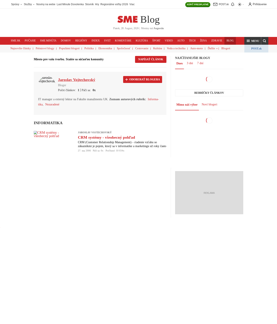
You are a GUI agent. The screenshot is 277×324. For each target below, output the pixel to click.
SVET (107, 40)
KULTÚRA (142, 40)
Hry (97, 4)
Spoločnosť (123, 48)
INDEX (96, 40)
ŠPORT (156, 40)
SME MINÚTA (48, 40)
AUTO (181, 40)
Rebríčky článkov (209, 92)
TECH (192, 40)
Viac (132, 4)
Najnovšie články (20, 48)
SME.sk (15, 40)
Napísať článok (150, 59)
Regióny (81, 40)
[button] (252, 41)
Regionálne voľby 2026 (114, 4)
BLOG (230, 40)
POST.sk (256, 48)
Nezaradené (52, 104)
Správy (15, 4)
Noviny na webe (45, 4)
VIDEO (169, 40)
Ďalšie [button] (211, 48)
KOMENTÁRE (123, 40)
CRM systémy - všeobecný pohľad (106, 137)
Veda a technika (176, 48)
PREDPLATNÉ (198, 4)
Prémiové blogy (45, 48)
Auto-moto (196, 48)
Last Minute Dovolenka (70, 4)
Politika (89, 48)
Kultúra (157, 48)
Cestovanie (141, 48)
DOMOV (66, 40)
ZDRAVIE (216, 40)
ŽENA (203, 40)
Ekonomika (105, 48)
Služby (28, 4)
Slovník (89, 4)
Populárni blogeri (69, 48)
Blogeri (225, 48)
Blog (150, 19)
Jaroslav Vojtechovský (95, 132)
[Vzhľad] (241, 4)
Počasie (30, 40)
